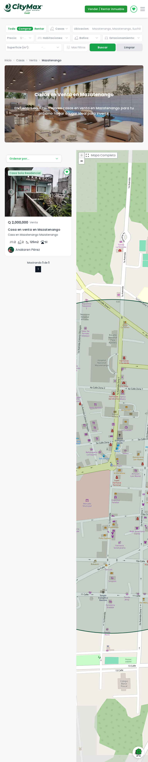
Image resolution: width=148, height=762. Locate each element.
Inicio (8, 60)
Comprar (24, 29)
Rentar (39, 29)
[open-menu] (142, 9)
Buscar (103, 47)
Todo (11, 29)
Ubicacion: (81, 29)
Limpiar (129, 47)
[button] (81, 155)
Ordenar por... (19, 159)
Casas (20, 60)
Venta (33, 60)
